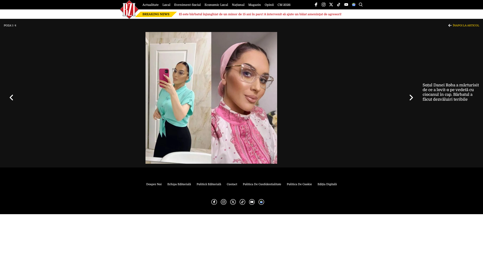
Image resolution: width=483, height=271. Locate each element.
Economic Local (216, 5)
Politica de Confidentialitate (262, 184)
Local (166, 5)
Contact (232, 184)
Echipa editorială (179, 184)
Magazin (254, 5)
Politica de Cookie (299, 184)
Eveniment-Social (187, 5)
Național (238, 5)
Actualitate (150, 5)
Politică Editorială (209, 184)
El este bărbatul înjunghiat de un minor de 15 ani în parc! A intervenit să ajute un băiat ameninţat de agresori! (260, 14)
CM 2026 (284, 5)
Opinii (269, 5)
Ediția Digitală (327, 184)
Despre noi (154, 184)
